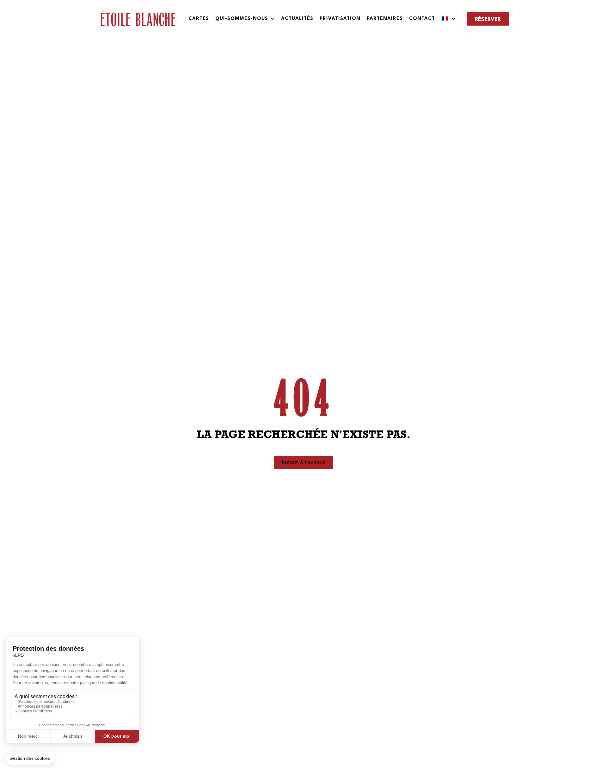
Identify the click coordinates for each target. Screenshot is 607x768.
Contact (422, 18)
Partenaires (385, 18)
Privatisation (340, 18)
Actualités (297, 18)
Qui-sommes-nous (241, 18)
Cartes (198, 18)
